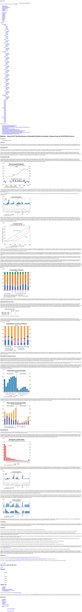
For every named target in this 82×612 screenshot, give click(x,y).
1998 (5, 110)
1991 (5, 116)
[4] (51, 539)
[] (5, 138)
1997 (5, 111)
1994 (5, 113)
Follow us (2, 569)
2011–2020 (4, 51)
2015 (5, 73)
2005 (5, 103)
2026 (5, 25)
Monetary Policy (4, 5)
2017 (5, 65)
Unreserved (4, 587)
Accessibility (4, 601)
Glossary (3, 603)
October (7, 36)
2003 (5, 105)
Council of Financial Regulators (7, 589)
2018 (5, 60)
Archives (3, 17)
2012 (5, 86)
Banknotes (3, 9)
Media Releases (4, 12)
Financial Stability (5, 8)
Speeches (3, 13)
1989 (5, 118)
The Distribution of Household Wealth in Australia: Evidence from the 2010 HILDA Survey (16, 127)
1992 (5, 115)
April (7, 28)
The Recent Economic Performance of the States (9, 125)
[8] (26, 250)
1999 (5, 109)
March (7, 42)
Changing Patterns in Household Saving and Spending (13, 560)
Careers (3, 19)
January (7, 34)
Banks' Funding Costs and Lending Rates (8, 128)
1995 (5, 112)
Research (3, 16)
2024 (5, 35)
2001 (5, 106)
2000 (5, 108)
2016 (5, 69)
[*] (44, 529)
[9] (69, 549)
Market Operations (5, 6)
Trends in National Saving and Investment (8, 126)
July (6, 32)
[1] (7, 147)
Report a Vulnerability (5, 605)
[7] (63, 544)
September (7, 40)
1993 (5, 114)
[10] (12, 495)
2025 (5, 30)
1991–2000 (4, 107)
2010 (5, 95)
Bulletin (2, 22)
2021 (5, 47)
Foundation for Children (17, 592)
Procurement (4, 602)
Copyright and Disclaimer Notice (35, 594)
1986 (5, 121)
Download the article (5, 140)
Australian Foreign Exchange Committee (8, 590)
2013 (5, 82)
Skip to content (2, 0)
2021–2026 (4, 24)
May (6, 27)
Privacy (3, 600)
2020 (5, 52)
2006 (5, 102)
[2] (17, 534)
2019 (5, 56)
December (7, 43)
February (7, 29)
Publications (4, 14)
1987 (5, 120)
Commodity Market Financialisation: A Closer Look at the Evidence (12, 131)
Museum (3, 588)
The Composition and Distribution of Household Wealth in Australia (20, 557)
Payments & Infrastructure (6, 7)
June (6, 26)
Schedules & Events (5, 604)
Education (3, 18)
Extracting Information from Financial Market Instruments (11, 129)
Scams (3, 606)
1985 (5, 122)
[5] (6, 194)
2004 (5, 104)
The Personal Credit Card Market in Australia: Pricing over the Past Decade (13, 130)
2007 (5, 101)
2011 (5, 90)
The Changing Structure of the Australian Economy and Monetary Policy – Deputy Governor (16, 132)
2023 (5, 39)
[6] (57, 542)
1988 (5, 119)
